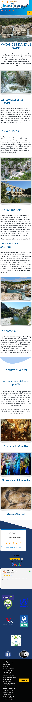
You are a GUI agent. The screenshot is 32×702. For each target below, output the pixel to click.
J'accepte (24, 680)
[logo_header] (14, 1)
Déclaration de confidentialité (9, 699)
